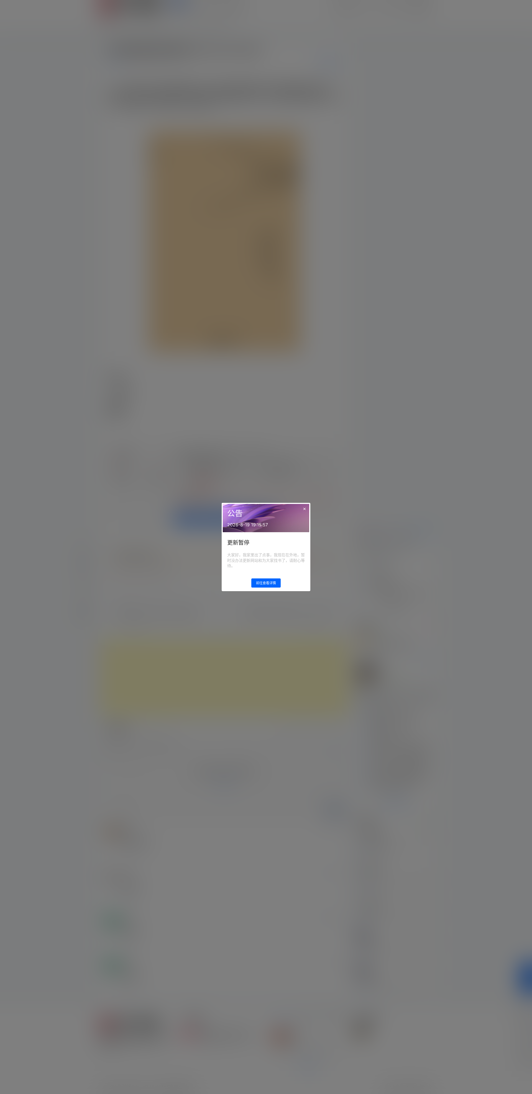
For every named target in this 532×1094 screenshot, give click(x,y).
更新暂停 (238, 542)
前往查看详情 (266, 583)
